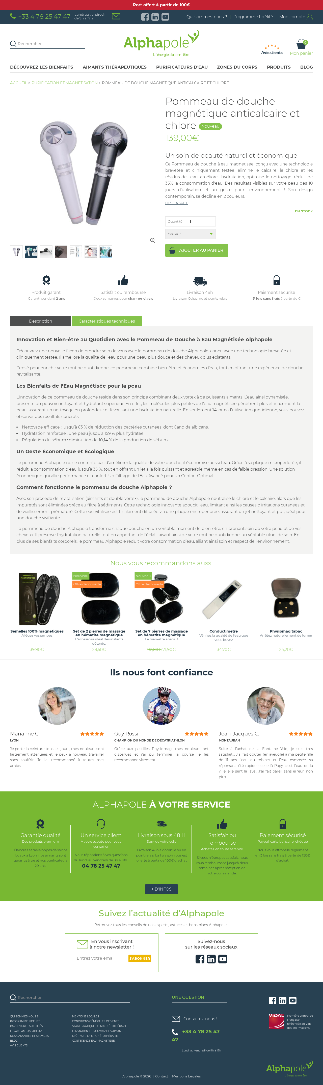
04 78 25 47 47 (101, 866)
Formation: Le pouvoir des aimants (98, 1031)
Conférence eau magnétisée (93, 1040)
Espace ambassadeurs (26, 1031)
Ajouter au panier (201, 250)
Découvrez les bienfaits (41, 67)
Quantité (175, 221)
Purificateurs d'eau (182, 67)
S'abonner (139, 958)
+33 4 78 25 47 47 (44, 16)
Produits (279, 67)
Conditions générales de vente (95, 1021)
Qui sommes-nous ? (206, 16)
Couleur (174, 234)
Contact (161, 1076)
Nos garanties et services (29, 1036)
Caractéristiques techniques (107, 321)
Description (40, 321)
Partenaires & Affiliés (26, 1026)
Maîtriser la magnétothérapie (95, 1036)
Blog (306, 67)
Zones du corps (237, 67)
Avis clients (19, 1045)
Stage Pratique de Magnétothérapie (99, 1026)
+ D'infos (161, 889)
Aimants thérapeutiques (115, 67)
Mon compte (292, 16)
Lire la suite (176, 203)
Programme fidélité (253, 16)
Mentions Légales (85, 1016)
